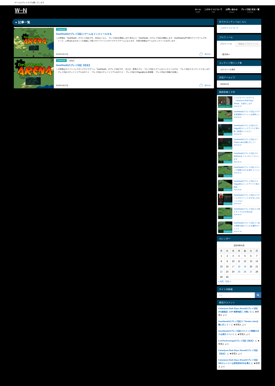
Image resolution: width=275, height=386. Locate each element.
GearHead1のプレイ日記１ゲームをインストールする (84, 34)
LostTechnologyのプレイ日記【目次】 (236, 341)
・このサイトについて (228, 28)
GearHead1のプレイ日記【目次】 (73, 65)
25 (239, 272)
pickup (72, 60)
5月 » (228, 281)
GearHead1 (61, 29)
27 (251, 272)
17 (233, 266)
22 (221, 272)
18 (239, 266)
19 (245, 266)
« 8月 (221, 281)
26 (245, 272)
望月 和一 (208, 54)
